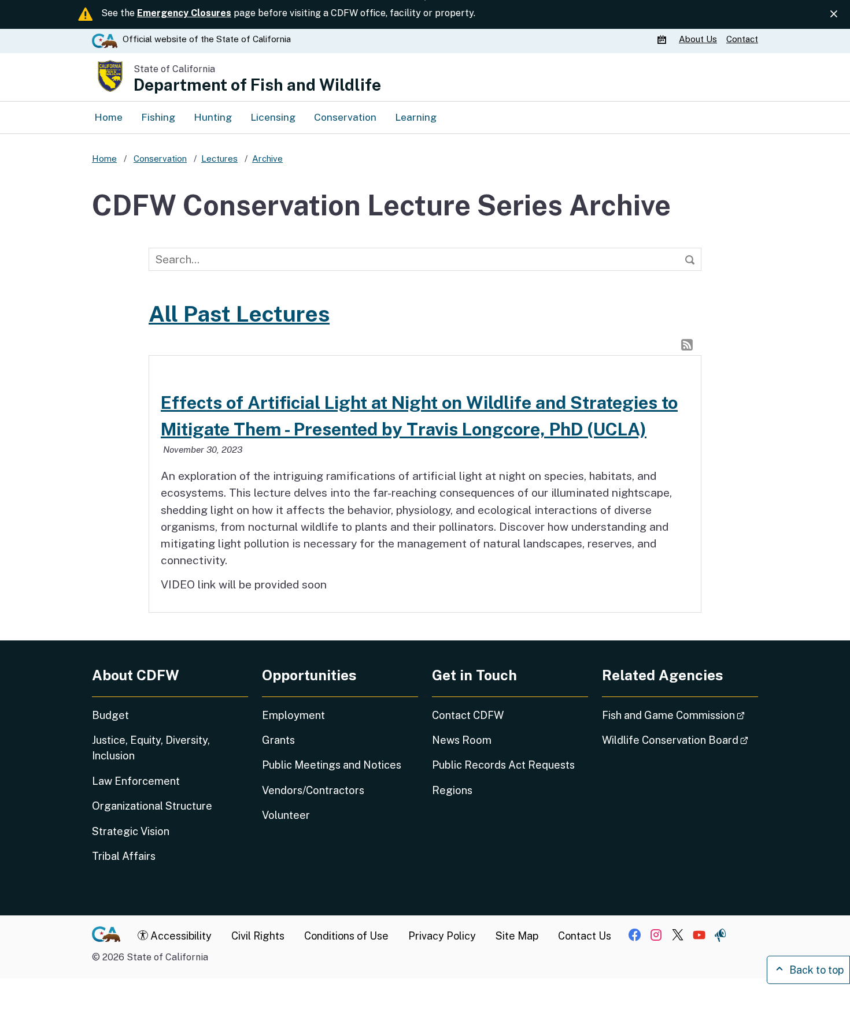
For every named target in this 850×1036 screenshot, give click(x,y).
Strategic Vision (130, 831)
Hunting (213, 117)
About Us (698, 39)
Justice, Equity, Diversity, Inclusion (151, 748)
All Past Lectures (239, 313)
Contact (742, 39)
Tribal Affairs (124, 856)
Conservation (345, 117)
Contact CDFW (468, 715)
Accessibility (180, 936)
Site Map (517, 936)
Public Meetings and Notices (331, 765)
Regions (452, 790)
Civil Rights (257, 936)
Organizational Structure (152, 806)
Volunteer (286, 815)
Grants (278, 740)
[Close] (834, 14)
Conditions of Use (346, 936)
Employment (293, 715)
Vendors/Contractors (313, 790)
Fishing (158, 117)
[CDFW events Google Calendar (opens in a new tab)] (663, 39)
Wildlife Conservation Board (680, 739)
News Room (461, 740)
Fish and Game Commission (680, 715)
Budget (110, 715)
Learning (416, 117)
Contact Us (584, 936)
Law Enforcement (136, 781)
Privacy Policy (442, 936)
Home (108, 117)
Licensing (272, 117)
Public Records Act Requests (503, 765)
